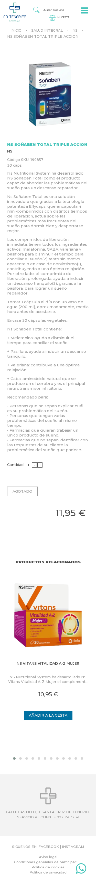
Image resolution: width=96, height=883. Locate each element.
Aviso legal (48, 857)
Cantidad (15, 464)
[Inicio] (13, 12)
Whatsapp (81, 869)
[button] (14, 758)
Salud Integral (47, 30)
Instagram (73, 846)
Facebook (48, 846)
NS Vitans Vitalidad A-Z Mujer (48, 663)
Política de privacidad (48, 872)
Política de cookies (48, 867)
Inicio (16, 30)
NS (75, 30)
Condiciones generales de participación (48, 862)
